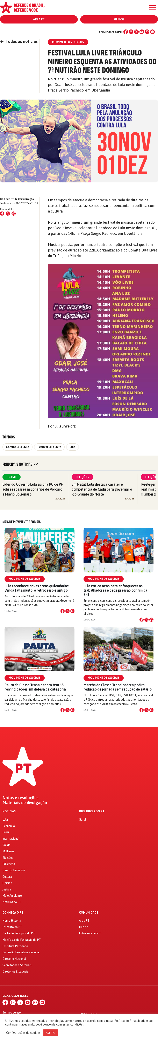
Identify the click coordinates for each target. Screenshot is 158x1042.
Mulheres (8, 851)
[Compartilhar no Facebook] (2, 213)
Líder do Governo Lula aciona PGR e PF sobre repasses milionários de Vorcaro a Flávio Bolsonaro (32, 489)
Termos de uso (11, 1012)
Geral (82, 819)
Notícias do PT (11, 902)
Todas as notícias (19, 41)
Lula (72, 447)
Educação (8, 864)
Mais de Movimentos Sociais (21, 521)
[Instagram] (131, 31)
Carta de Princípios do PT (18, 933)
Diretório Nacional (14, 958)
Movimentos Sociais (25, 578)
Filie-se (119, 19)
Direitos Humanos (13, 870)
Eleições (82, 477)
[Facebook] (125, 31)
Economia (8, 826)
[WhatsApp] (147, 31)
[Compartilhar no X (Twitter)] (8, 213)
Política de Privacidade (129, 1020)
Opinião (7, 883)
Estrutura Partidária (15, 946)
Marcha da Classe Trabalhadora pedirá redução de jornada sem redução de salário (117, 687)
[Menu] (153, 8)
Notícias (9, 811)
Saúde (6, 845)
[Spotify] (152, 31)
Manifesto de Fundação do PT (21, 939)
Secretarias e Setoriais (16, 965)
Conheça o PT (12, 912)
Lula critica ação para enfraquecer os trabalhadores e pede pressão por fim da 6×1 (115, 590)
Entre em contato (90, 933)
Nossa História (11, 920)
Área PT (39, 19)
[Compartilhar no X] (67, 611)
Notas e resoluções (20, 797)
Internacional (10, 838)
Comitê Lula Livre (17, 447)
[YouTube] (141, 31)
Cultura (7, 876)
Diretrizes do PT (91, 811)
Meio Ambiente (12, 895)
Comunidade (88, 912)
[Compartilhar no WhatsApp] (14, 213)
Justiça (6, 889)
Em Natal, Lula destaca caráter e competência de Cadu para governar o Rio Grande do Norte (102, 489)
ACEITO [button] (50, 1032)
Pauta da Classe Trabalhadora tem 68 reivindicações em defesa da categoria (35, 687)
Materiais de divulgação (24, 802)
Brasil (11, 477)
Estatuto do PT (12, 927)
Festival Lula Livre (49, 447)
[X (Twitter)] (136, 31)
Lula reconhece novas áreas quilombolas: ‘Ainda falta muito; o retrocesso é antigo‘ (37, 588)
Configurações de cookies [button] (23, 1032)
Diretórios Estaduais (15, 971)
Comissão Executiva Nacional (21, 952)
